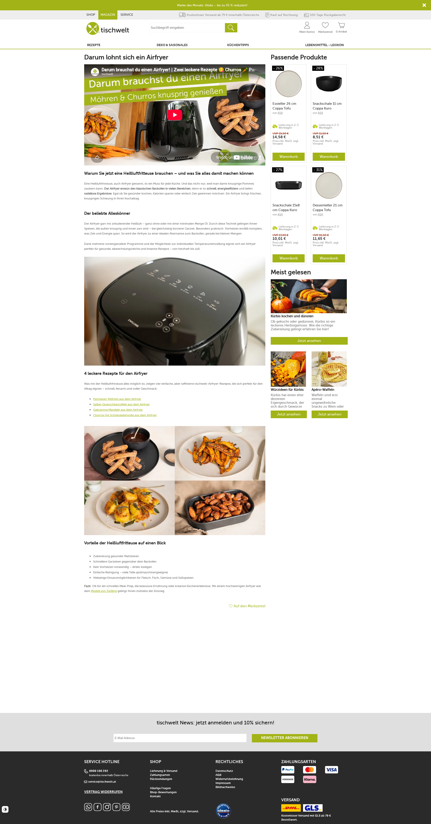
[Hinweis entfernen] (424, 5)
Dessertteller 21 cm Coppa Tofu (328, 207)
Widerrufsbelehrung (229, 779)
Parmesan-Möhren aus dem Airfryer (117, 399)
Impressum (223, 783)
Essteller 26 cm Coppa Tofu (284, 106)
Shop (90, 15)
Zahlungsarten (160, 775)
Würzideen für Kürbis (287, 390)
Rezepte (93, 45)
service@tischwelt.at (102, 781)
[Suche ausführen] (231, 27)
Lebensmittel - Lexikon (324, 45)
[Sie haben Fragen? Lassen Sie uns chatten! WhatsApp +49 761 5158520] (88, 809)
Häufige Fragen (160, 788)
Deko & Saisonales (172, 45)
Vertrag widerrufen (103, 792)
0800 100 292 (98, 771)
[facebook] (97, 809)
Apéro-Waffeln (323, 390)
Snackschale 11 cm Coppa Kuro (327, 106)
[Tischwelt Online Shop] (107, 28)
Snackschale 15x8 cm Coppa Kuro (286, 207)
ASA (280, 112)
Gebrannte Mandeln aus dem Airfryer (118, 409)
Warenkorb (288, 156)
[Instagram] (107, 809)
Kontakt (155, 796)
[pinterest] (116, 809)
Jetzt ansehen (309, 341)
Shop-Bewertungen (163, 792)
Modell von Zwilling (104, 591)
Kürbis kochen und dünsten (292, 316)
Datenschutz (224, 771)
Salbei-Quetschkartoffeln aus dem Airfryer (121, 404)
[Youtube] (126, 809)
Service (127, 15)
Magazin (108, 15)
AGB (218, 775)
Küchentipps (238, 45)
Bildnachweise (225, 787)
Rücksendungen (161, 779)
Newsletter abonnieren (284, 738)
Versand (192, 811)
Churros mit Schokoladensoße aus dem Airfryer (125, 415)
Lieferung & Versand (163, 771)
